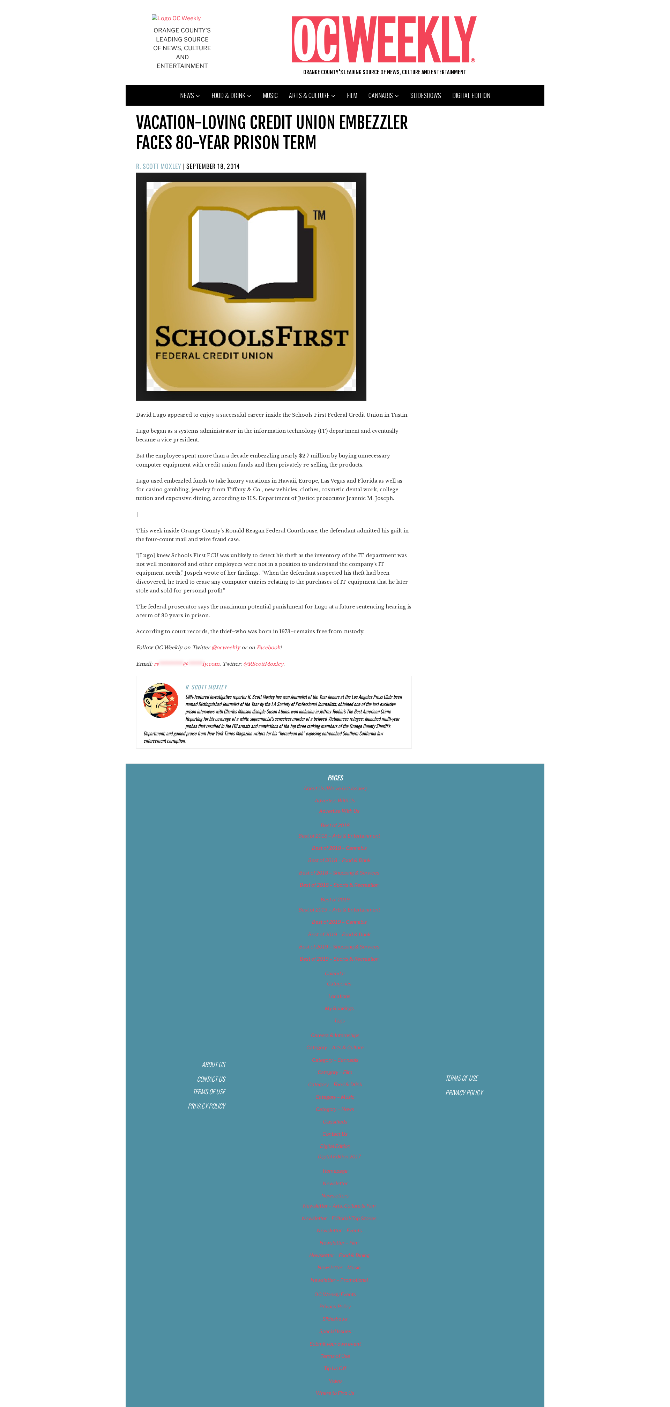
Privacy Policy (206, 1105)
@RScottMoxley (263, 664)
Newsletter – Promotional (339, 1280)
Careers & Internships (335, 1035)
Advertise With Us (335, 800)
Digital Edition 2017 (339, 1156)
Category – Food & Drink (335, 1084)
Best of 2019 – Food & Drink (339, 934)
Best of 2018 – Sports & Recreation (339, 885)
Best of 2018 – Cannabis (339, 848)
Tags (339, 1020)
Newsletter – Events (339, 1230)
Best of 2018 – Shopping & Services (339, 873)
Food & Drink (228, 95)
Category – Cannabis (335, 1060)
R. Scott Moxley (158, 166)
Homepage (335, 1171)
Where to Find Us (335, 1393)
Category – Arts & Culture (335, 1047)
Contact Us (211, 1078)
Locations (339, 996)
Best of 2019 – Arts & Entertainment (339, 910)
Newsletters (335, 1195)
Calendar (335, 973)
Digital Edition (471, 95)
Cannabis (380, 95)
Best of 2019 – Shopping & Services (339, 947)
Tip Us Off (335, 1368)
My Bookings (339, 1008)
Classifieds (335, 1122)
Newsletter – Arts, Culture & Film (339, 1206)
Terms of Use (209, 1091)
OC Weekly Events (335, 1294)
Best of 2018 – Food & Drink (339, 860)
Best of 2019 (335, 899)
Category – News (335, 1109)
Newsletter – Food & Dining (339, 1255)
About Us (213, 1064)
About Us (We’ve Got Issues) (335, 788)
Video (335, 1381)
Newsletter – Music (339, 1267)
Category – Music (335, 1097)
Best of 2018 (335, 825)
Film (352, 95)
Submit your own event (335, 1344)
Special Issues (335, 1331)
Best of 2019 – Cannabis (339, 922)
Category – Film (335, 1072)
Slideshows (425, 95)
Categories (339, 983)
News (187, 95)
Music (270, 95)
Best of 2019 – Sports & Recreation (339, 959)
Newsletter (335, 1183)
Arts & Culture (309, 95)
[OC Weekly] (176, 18)
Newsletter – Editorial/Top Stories (339, 1218)
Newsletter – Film (339, 1243)
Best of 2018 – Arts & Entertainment (339, 836)
